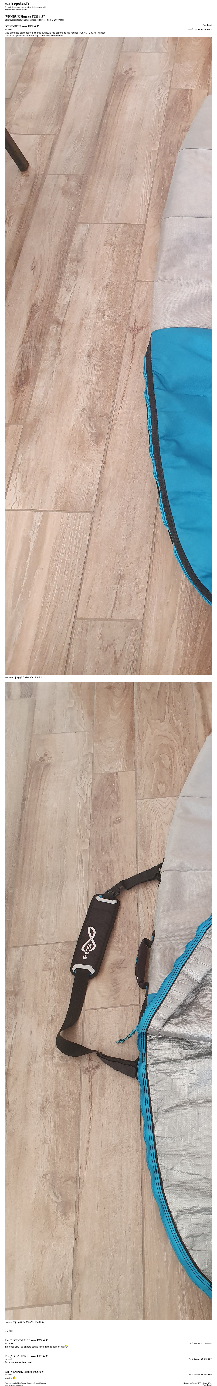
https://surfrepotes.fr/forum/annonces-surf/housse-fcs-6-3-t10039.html (34, 20)
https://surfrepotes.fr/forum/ (16, 9)
